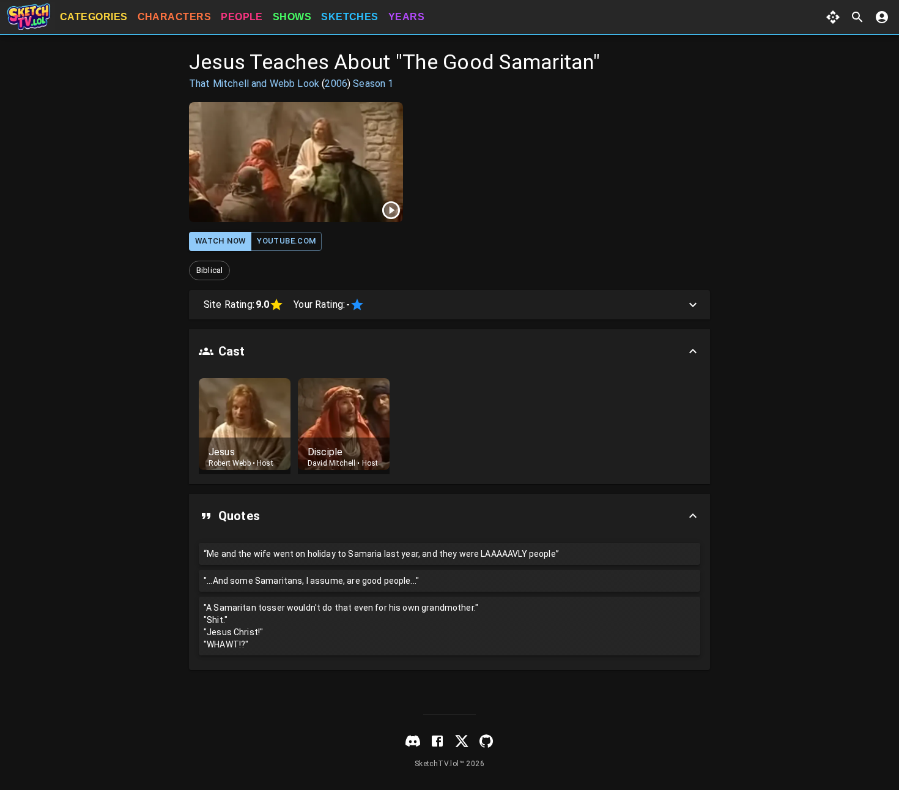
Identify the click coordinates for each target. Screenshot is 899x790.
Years (406, 17)
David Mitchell (331, 463)
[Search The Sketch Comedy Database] (857, 17)
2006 (336, 83)
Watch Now (220, 240)
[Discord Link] (413, 741)
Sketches (350, 17)
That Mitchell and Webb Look (254, 83)
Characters (175, 17)
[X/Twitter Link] (462, 741)
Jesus (222, 452)
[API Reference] (833, 17)
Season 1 (373, 83)
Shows (292, 17)
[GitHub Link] (486, 741)
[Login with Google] (882, 17)
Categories (94, 17)
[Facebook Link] (437, 741)
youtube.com (286, 240)
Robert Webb (230, 463)
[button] (209, 270)
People (242, 17)
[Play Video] (296, 162)
